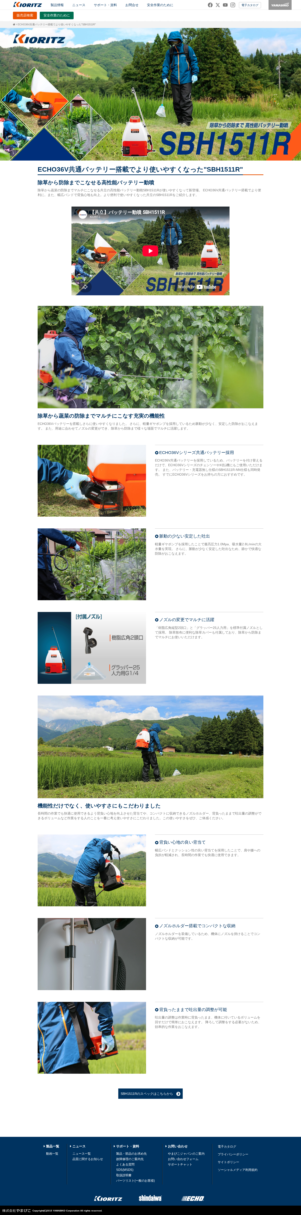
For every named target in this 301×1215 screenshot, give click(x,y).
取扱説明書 (123, 1175)
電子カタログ (250, 5)
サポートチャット (180, 1164)
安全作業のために (160, 5)
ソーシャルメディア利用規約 (237, 1170)
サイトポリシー (228, 1162)
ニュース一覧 (81, 1153)
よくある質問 (125, 1164)
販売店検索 (25, 15)
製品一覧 (52, 1146)
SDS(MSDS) (124, 1170)
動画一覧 (52, 1153)
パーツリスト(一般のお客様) (135, 1180)
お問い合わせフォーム (183, 1159)
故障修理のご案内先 (130, 1159)
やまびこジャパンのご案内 (186, 1153)
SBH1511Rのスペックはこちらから (148, 1094)
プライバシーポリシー (233, 1154)
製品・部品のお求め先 (131, 1153)
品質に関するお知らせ (87, 1159)
